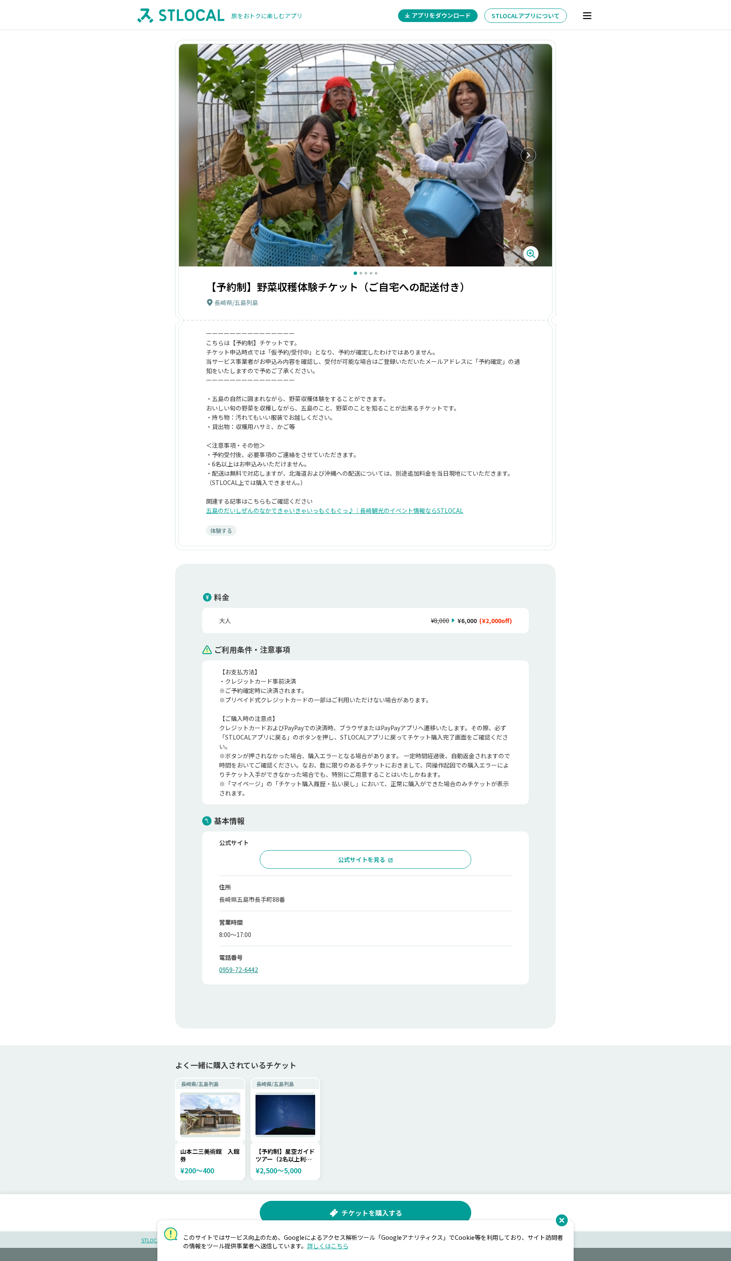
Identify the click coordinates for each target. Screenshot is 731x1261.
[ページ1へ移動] (355, 273)
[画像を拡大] (531, 253)
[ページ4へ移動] (371, 273)
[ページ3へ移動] (366, 273)
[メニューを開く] (587, 15)
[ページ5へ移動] (376, 273)
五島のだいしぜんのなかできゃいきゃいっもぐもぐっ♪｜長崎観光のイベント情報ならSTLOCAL (334, 510)
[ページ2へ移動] (361, 273)
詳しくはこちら (328, 1246)
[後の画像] (528, 155)
